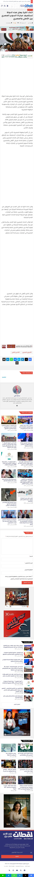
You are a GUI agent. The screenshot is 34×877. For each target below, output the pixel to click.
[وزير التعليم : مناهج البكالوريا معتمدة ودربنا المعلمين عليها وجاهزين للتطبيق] (8, 420)
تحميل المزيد (17, 704)
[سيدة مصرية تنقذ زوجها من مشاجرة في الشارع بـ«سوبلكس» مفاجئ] (8, 494)
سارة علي (30, 23)
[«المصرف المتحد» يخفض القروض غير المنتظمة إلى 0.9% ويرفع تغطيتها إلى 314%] (25, 780)
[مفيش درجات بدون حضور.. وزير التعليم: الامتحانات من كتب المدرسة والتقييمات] (25, 420)
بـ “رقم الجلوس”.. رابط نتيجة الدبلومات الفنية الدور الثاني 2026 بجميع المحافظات (9, 463)
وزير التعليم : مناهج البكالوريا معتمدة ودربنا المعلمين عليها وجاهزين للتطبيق (9, 427)
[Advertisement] (17, 77)
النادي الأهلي (15, 352)
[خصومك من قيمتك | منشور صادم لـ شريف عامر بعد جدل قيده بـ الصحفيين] (8, 514)
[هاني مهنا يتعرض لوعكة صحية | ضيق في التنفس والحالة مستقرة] (25, 437)
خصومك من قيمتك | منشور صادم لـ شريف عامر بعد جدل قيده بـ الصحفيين (9, 521)
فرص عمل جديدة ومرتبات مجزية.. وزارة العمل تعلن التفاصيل (26, 500)
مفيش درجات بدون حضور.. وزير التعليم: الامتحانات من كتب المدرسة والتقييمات (26, 427)
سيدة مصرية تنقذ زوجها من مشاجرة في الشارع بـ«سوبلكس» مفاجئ (9, 504)
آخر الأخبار (30, 9)
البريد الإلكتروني (29, 563)
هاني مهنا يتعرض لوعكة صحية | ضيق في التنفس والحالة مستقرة (26, 445)
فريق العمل (27, 866)
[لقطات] (26, 6)
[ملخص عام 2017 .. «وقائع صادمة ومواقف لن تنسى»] (8, 764)
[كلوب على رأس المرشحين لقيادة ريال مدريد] (25, 764)
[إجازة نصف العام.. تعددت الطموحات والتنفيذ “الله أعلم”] (8, 780)
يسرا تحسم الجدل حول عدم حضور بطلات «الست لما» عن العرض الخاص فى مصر (25, 463)
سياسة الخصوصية (20, 866)
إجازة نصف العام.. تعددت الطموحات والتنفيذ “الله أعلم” (9, 787)
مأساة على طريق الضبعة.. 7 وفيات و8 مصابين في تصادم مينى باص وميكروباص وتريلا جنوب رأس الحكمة (12, 668)
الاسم (31, 556)
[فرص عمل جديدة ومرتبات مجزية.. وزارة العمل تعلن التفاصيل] (25, 492)
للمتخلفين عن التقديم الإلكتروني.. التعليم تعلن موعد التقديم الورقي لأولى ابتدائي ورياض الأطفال (12, 690)
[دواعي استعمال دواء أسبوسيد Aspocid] (8, 748)
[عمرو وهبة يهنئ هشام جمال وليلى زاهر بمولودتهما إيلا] (8, 473)
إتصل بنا (6, 866)
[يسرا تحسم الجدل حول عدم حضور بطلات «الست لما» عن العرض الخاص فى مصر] (25, 456)
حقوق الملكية (12, 866)
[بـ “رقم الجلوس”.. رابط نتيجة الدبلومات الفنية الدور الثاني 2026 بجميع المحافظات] (8, 456)
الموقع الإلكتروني (29, 569)
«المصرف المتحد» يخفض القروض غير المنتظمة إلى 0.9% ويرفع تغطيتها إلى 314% (25, 787)
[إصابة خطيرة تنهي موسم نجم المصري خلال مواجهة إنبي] (25, 748)
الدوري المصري (26, 352)
